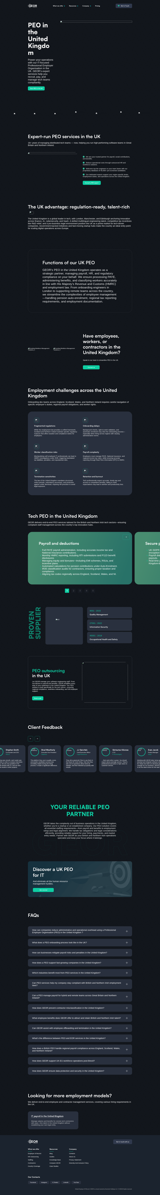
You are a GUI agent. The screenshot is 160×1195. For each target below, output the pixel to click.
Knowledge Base (55, 1160)
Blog (51, 1153)
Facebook (33, 1182)
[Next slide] (126, 537)
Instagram (44, 1182)
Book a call (37, 698)
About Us (72, 1157)
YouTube (76, 1182)
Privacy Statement (75, 1160)
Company (85, 6)
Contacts (72, 1153)
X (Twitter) (55, 1182)
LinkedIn (65, 1182)
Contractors (32, 1163)
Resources (72, 6)
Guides (52, 1157)
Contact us (91, 367)
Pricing (97, 6)
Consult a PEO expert (92, 183)
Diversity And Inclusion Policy (79, 1163)
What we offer (58, 6)
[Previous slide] (30, 738)
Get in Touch (125, 6)
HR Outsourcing (33, 1157)
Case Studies (54, 1166)
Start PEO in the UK (36, 88)
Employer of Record (34, 1153)
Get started (43, 890)
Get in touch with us (122, 1142)
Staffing (30, 1160)
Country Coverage (34, 1166)
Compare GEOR (55, 1163)
